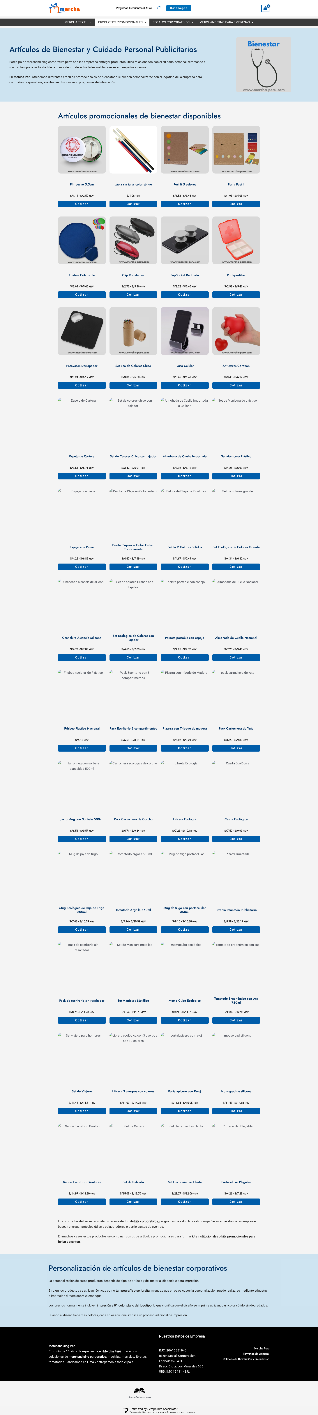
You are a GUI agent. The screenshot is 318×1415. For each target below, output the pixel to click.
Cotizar (81, 204)
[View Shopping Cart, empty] (265, 8)
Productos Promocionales (120, 22)
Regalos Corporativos (171, 22)
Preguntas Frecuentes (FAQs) (134, 8)
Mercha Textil (76, 22)
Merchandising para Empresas (224, 22)
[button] (178, 8)
